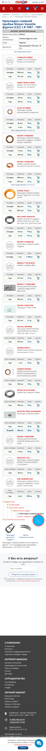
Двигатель (11, 502)
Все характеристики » (23, 52)
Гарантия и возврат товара (16, 654)
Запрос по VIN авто (12, 704)
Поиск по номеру (12, 668)
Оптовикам (9, 685)
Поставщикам (10, 682)
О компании (10, 646)
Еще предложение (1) (23, 130)
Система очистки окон (16, 519)
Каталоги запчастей (13, 663)
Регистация (9, 698)
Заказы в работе (11, 701)
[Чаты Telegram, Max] (39, 743)
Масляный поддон (22, 511)
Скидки (7, 687)
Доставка (8, 674)
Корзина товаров (12, 707)
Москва (7, 2)
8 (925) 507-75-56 (17, 722)
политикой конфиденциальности (28, 581)
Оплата (8, 671)
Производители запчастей (15, 665)
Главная (5, 14)
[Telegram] (27, 9)
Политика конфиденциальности (18, 651)
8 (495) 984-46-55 (17, 719)
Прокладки (15, 505)
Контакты (9, 649)
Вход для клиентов (12, 696)
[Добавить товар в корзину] (38, 72)
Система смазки (17, 508)
